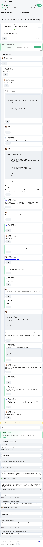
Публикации (16, 7)
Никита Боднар (8, 26)
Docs (6, 1)
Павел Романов (6, 458)
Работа (15, 441)
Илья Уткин (5, 536)
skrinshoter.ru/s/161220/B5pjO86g (12, 259)
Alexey (5, 57)
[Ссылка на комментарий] (38, 63)
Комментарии (10, 7)
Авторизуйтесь (4, 422)
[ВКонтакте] (36, 38)
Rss (35, 7)
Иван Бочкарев (6, 449)
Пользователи (23, 7)
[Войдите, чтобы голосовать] (3, 39)
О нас (29, 7)
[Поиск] (41, 427)
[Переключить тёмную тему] (36, 5)
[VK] (42, 2)
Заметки (11, 441)
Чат (32, 7)
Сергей (4, 478)
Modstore (2, 1)
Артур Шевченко (6, 497)
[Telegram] (39, 2)
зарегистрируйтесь (14, 422)
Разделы (4, 7)
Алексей (4, 467)
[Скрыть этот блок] (41, 44)
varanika (4, 516)
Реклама (40, 50)
